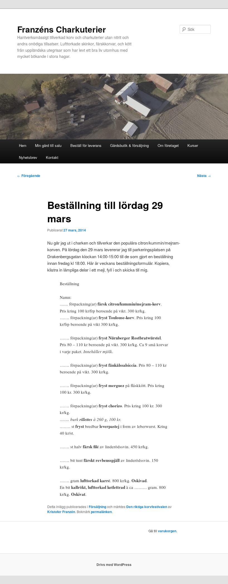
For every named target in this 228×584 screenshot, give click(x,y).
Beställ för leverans (85, 145)
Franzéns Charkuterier (61, 29)
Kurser (192, 145)
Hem (22, 145)
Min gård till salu (48, 145)
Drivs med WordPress (114, 564)
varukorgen (167, 530)
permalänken (101, 511)
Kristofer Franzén (61, 511)
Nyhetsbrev (28, 157)
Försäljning (97, 506)
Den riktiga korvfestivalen (146, 506)
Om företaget (168, 145)
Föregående (28, 175)
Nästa (204, 175)
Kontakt (52, 157)
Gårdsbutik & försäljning (129, 145)
